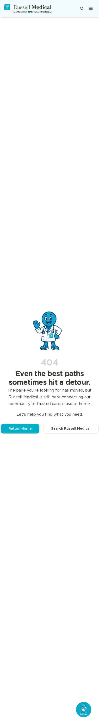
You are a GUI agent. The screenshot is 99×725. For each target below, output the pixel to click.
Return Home (20, 428)
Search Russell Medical (71, 428)
